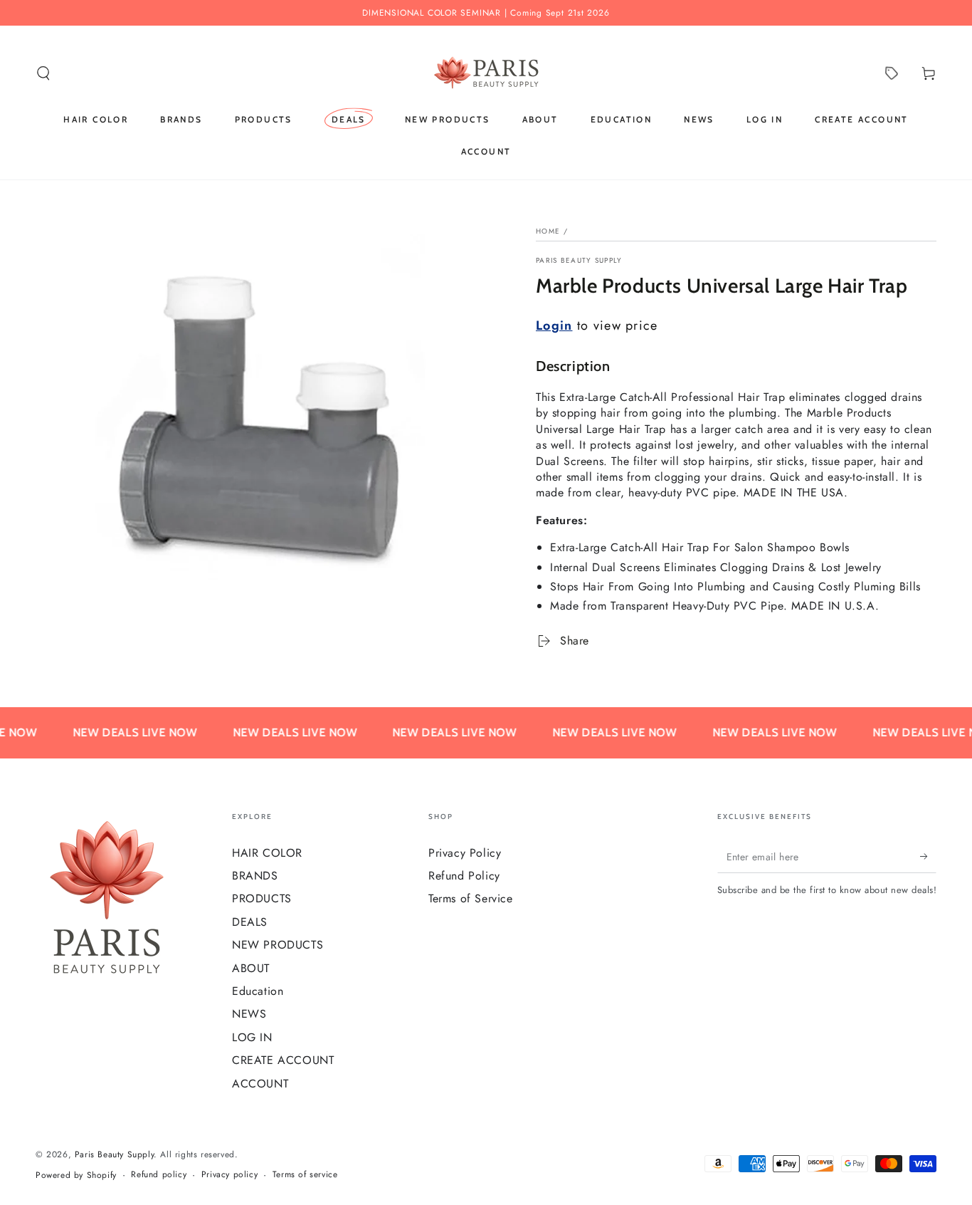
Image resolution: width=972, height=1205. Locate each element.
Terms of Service (470, 898)
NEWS (249, 1014)
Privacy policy (229, 1175)
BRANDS (255, 875)
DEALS (250, 922)
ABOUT (251, 968)
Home (548, 231)
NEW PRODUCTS (277, 945)
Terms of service (305, 1175)
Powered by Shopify (76, 1175)
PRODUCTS (262, 898)
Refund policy (158, 1175)
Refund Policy (464, 875)
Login (554, 325)
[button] (43, 73)
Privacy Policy (464, 853)
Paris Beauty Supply (579, 261)
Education (257, 991)
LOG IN (252, 1037)
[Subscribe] (928, 856)
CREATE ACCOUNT (283, 1060)
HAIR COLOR (267, 853)
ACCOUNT (260, 1083)
